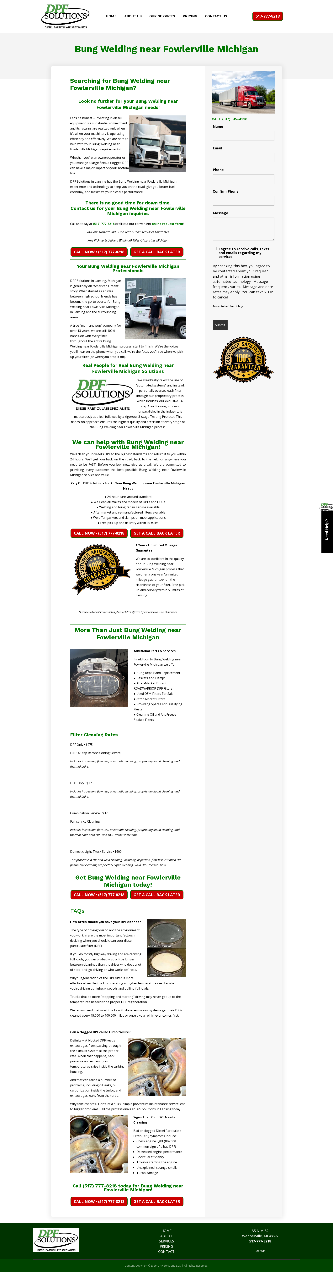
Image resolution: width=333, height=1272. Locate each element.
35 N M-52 (260, 1230)
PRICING (190, 16)
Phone (218, 169)
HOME (111, 16)
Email (217, 148)
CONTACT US (216, 16)
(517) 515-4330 (234, 119)
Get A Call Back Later (157, 251)
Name (218, 126)
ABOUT (166, 1236)
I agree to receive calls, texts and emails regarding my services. (244, 252)
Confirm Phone (226, 191)
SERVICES (166, 1241)
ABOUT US (133, 16)
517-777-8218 (268, 16)
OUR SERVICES (162, 16)
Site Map (260, 1250)
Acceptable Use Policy (228, 306)
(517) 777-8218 (103, 224)
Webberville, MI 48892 (260, 1236)
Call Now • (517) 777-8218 (99, 251)
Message (220, 213)
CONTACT (166, 1251)
